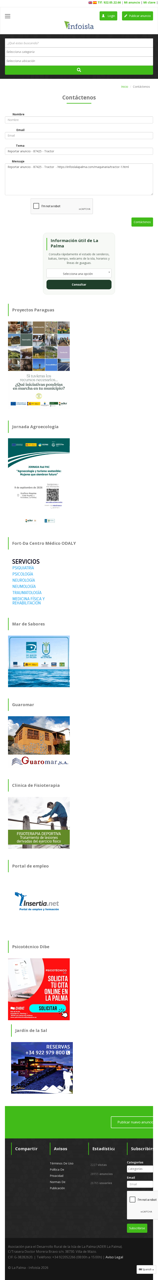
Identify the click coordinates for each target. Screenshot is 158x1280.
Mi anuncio (132, 2)
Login (111, 16)
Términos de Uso (61, 1163)
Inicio (124, 87)
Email (131, 1178)
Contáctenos (142, 222)
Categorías (135, 1162)
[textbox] (22, 52)
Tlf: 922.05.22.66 (109, 2)
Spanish (147, 1269)
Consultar (79, 284)
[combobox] (79, 52)
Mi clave (149, 2)
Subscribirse (137, 1228)
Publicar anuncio (139, 16)
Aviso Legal (114, 1257)
